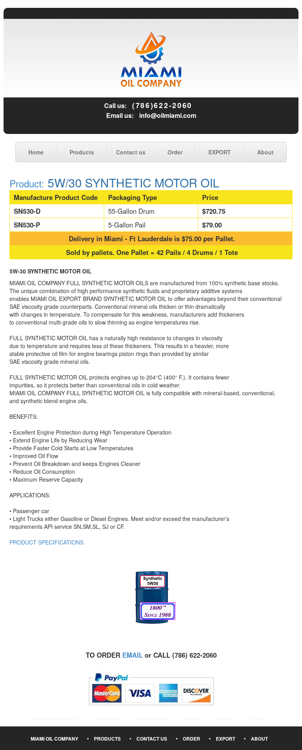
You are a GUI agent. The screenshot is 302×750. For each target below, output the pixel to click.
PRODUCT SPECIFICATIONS (46, 542)
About (265, 152)
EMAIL (132, 655)
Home (36, 152)
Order (175, 152)
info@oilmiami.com (167, 115)
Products (82, 152)
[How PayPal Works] (151, 688)
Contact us (130, 152)
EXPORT (219, 152)
